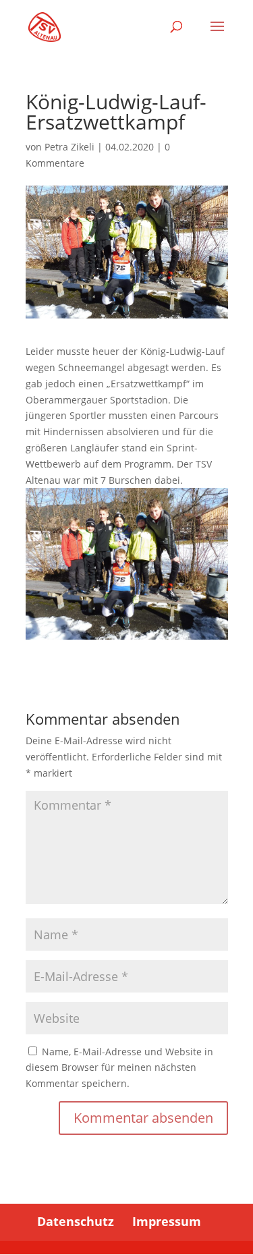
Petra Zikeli (69, 146)
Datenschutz (75, 1221)
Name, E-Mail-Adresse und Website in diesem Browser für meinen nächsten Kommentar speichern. (119, 1067)
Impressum (166, 1221)
